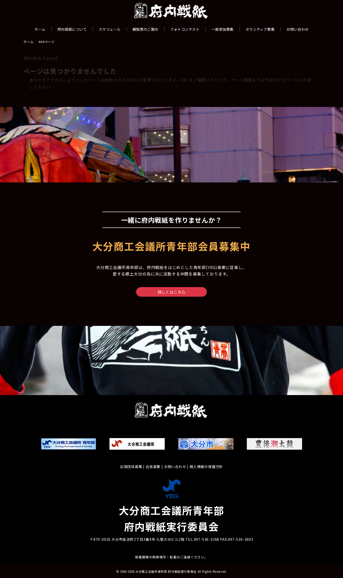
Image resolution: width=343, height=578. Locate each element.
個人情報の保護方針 (206, 466)
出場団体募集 (131, 466)
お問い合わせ (175, 466)
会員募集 (153, 466)
